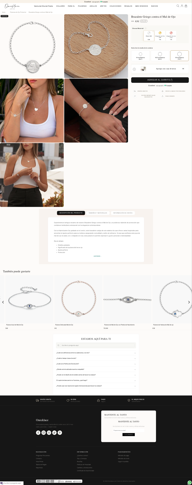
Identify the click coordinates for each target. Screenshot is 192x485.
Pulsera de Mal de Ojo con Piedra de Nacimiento (52, 325)
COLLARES (60, 6)
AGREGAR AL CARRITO (158, 80)
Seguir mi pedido (123, 461)
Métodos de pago (123, 455)
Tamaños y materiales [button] (98, 213)
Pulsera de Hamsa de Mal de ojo (96, 325)
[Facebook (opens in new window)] (38, 432)
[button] (178, 6)
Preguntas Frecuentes (43, 455)
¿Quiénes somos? (82, 455)
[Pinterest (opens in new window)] (60, 432)
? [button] (145, 28)
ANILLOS (93, 6)
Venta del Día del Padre (43, 6)
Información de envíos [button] (123, 213)
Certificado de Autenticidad (85, 471)
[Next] (189, 302)
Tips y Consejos (82, 458)
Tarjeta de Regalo (41, 464)
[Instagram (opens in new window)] (43, 432)
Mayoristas (39, 468)
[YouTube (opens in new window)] (49, 432)
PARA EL (71, 6)
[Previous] (3, 302)
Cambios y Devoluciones (84, 468)
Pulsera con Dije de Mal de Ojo (144, 325)
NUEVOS (154, 6)
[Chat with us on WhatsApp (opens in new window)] (189, 482)
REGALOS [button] (128, 6)
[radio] (140, 55)
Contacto (39, 458)
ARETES (103, 6)
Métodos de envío (123, 458)
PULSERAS (82, 6)
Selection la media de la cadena (142, 48)
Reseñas (79, 461)
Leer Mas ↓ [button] (97, 256)
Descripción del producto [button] (71, 213)
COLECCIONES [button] (115, 6)
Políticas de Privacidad (84, 464)
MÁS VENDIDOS (141, 6)
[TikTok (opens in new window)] (54, 432)
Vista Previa (39, 461)
